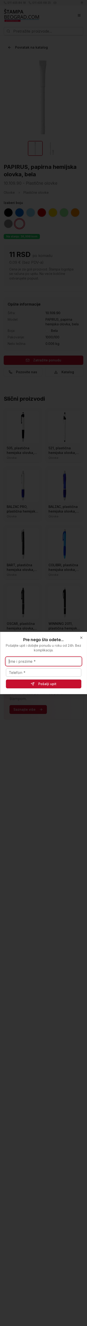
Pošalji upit (47, 684)
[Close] (81, 638)
